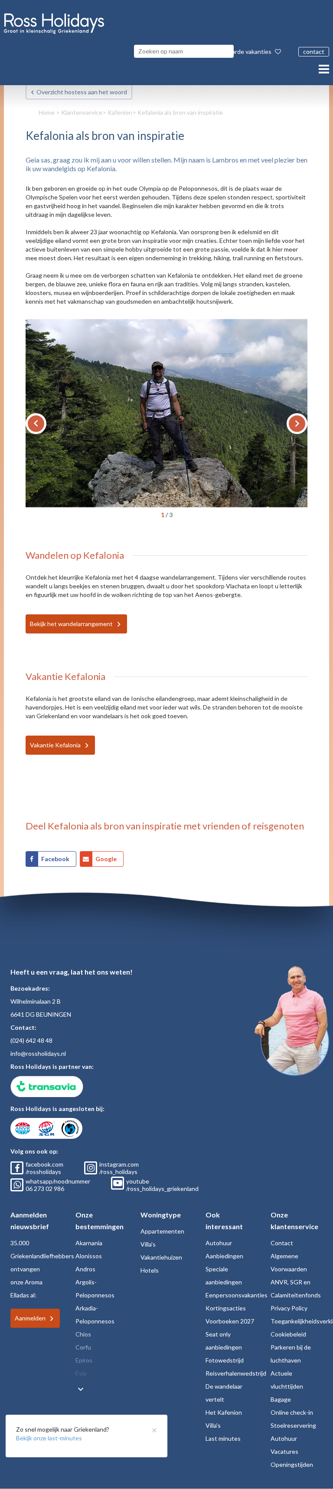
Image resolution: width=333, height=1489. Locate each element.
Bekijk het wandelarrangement (71, 623)
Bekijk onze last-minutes (49, 1438)
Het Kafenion (224, 1412)
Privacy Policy (289, 1308)
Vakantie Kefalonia (55, 745)
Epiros (83, 1360)
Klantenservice (81, 112)
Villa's (148, 1244)
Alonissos (88, 1256)
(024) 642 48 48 (31, 1040)
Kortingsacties (226, 1308)
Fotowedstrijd (225, 1360)
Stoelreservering (293, 1425)
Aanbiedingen (224, 1256)
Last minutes (223, 1438)
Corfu (83, 1347)
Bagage (281, 1399)
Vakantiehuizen (161, 1257)
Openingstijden (292, 1464)
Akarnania (88, 1243)
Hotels (149, 1270)
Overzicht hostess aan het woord (81, 92)
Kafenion (120, 112)
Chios (83, 1334)
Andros (85, 1269)
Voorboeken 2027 (230, 1321)
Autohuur (219, 1243)
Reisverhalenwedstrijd (236, 1373)
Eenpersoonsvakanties (237, 1295)
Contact (282, 1243)
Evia (80, 1373)
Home (47, 112)
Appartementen (162, 1231)
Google (106, 858)
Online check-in (292, 1412)
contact (313, 51)
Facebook (55, 858)
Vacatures (284, 1451)
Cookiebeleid (288, 1334)
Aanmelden (30, 1318)
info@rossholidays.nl (38, 1053)
